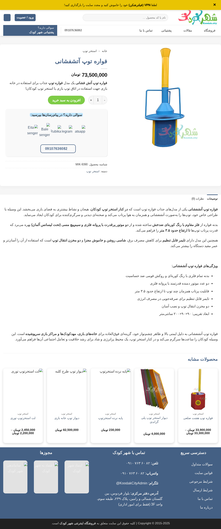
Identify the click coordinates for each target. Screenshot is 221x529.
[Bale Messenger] (44, 133)
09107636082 (56, 148)
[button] (7, 17)
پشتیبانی (166, 30)
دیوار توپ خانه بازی (66, 418)
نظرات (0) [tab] (198, 198)
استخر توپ (90, 51)
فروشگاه (209, 30)
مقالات (187, 30)
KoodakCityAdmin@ (131, 483)
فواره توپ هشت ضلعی (198, 418)
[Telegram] (67, 133)
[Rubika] (56, 133)
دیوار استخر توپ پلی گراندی (154, 420)
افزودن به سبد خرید (66, 100)
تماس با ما (146, 30)
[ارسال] (86, 17)
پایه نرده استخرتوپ (110, 418)
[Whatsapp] (80, 133)
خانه (104, 51)
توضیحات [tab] (212, 198)
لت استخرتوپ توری (22, 418)
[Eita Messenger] (32, 133)
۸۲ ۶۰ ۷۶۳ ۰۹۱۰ (138, 463)
